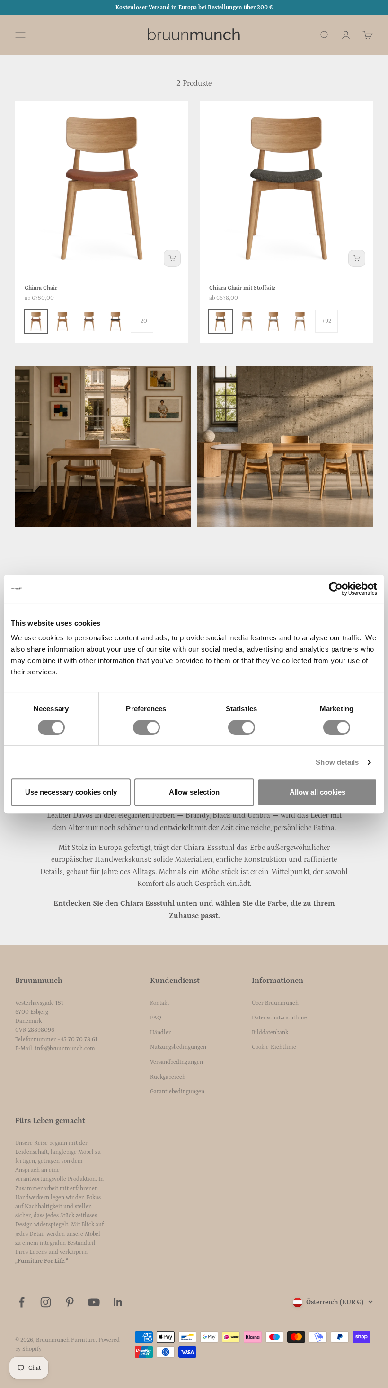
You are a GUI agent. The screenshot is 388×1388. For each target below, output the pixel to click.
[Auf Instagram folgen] (45, 1302)
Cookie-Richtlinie (274, 1047)
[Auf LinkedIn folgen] (118, 1302)
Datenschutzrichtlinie (279, 1018)
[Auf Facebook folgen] (21, 1302)
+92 (326, 321)
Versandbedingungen (176, 1062)
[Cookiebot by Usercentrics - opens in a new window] (335, 589)
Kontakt (159, 1003)
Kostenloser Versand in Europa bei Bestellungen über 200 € (194, 7)
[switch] (146, 727)
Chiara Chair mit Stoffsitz (242, 288)
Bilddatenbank (270, 1032)
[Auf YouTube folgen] (94, 1302)
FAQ (155, 1018)
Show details (337, 762)
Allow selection (194, 792)
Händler (160, 1032)
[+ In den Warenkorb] (172, 258)
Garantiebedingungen (177, 1091)
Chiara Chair (41, 288)
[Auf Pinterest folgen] (69, 1302)
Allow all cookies (317, 792)
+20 (142, 321)
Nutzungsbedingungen (178, 1047)
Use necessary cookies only (71, 792)
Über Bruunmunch (275, 1003)
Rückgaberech (167, 1077)
